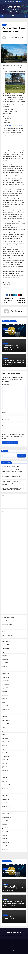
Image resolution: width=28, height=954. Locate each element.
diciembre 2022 (6, 677)
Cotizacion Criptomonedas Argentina (20, 300)
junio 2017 (5, 759)
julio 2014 (4, 824)
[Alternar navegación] (13, 16)
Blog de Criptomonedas (8, 617)
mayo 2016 (5, 774)
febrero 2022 (5, 709)
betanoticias (15, 334)
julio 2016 (4, 766)
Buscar (4, 451)
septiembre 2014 (6, 817)
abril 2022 (4, 702)
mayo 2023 (5, 662)
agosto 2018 (5, 749)
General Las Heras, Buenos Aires (17, 125)
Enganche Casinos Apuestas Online (11, 628)
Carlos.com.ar (5, 631)
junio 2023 (5, 659)
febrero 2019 (5, 741)
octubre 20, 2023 (9, 890)
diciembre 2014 (6, 806)
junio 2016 (5, 770)
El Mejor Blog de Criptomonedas (9, 331)
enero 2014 (5, 845)
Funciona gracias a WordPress (7, 941)
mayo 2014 (5, 831)
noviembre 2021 (6, 720)
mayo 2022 (5, 698)
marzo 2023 (5, 670)
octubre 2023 (5, 644)
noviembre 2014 (6, 810)
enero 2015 (5, 802)
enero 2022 (5, 713)
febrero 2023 (5, 673)
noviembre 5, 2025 (9, 874)
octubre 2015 (5, 788)
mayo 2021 (5, 738)
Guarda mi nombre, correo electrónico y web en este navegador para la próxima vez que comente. (13, 436)
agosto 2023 (5, 652)
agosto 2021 (5, 727)
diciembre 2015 (6, 781)
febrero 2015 (5, 799)
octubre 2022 (5, 680)
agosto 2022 (5, 688)
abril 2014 (4, 835)
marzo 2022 (5, 705)
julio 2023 (4, 655)
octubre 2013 (5, 849)
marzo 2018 (5, 752)
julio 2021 (4, 731)
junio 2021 (5, 734)
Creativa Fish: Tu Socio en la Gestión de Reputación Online (13, 362)
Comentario (5, 384)
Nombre (4, 412)
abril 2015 (4, 792)
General (5, 343)
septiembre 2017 (6, 756)
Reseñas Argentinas (7, 624)
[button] (23, 16)
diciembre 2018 (6, 745)
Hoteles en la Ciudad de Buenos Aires (14, 948)
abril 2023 (4, 666)
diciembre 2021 (6, 716)
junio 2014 (5, 828)
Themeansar (24, 941)
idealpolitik (12, 36)
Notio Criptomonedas (7, 635)
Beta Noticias (14, 7)
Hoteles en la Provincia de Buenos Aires (14, 950)
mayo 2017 (5, 763)
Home (9, 945)
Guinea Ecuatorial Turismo (9, 620)
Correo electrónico (7, 419)
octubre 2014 (5, 813)
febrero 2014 (5, 842)
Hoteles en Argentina (16, 945)
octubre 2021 (5, 723)
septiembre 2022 (6, 684)
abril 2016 (4, 777)
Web (3, 425)
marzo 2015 (5, 795)
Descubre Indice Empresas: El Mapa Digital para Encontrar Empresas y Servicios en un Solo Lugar (13, 471)
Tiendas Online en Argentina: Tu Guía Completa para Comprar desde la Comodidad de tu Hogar (13, 483)
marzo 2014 (5, 838)
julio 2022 (4, 691)
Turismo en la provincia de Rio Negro (8, 300)
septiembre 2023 (6, 648)
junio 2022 (5, 695)
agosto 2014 (5, 820)
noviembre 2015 (6, 784)
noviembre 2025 (6, 641)
